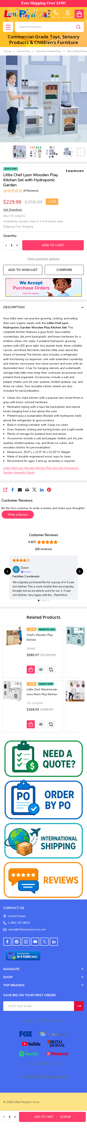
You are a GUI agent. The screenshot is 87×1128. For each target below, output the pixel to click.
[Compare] (51, 670)
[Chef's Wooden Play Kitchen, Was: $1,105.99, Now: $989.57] (13, 636)
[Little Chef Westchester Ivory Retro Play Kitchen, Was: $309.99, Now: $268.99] (13, 690)
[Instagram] (26, 942)
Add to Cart (53, 245)
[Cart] (79, 14)
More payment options (43, 259)
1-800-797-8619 (19, 923)
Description (13, 307)
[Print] (27, 490)
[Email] (20, 490)
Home (7, 51)
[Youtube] (35, 942)
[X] (34, 490)
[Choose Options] (31, 670)
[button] (43, 287)
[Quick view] (41, 670)
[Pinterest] (49, 490)
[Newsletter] (79, 1006)
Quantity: (10, 236)
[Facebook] (13, 490)
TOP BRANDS (14, 985)
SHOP (8, 977)
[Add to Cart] (31, 724)
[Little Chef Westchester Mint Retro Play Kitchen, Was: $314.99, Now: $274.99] (76, 636)
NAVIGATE (11, 969)
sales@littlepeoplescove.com (27, 929)
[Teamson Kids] (75, 170)
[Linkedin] (42, 490)
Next (81, 152)
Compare (64, 270)
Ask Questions (12, 209)
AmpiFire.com (55, 1076)
